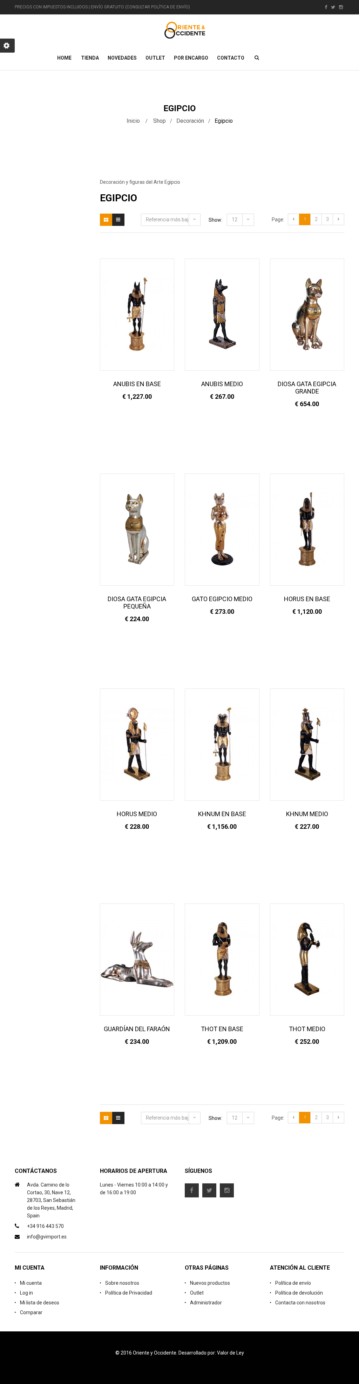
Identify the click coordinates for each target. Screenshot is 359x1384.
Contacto (230, 58)
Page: (278, 219)
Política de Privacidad (128, 1293)
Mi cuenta (31, 1283)
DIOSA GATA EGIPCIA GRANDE (307, 387)
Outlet (155, 58)
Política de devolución (299, 1293)
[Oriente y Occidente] (185, 30)
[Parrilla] (106, 220)
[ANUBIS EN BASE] (137, 314)
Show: (215, 220)
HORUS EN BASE (307, 599)
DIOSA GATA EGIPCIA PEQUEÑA (137, 602)
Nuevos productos (210, 1283)
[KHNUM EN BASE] (222, 744)
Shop (159, 120)
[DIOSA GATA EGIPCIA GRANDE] (307, 314)
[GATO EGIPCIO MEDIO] (222, 529)
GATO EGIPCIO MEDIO (222, 599)
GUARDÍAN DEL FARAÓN (137, 1029)
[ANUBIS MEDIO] (222, 314)
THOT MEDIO (307, 1029)
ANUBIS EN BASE (137, 384)
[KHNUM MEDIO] (307, 744)
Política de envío (293, 1283)
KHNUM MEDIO (307, 814)
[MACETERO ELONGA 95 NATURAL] (287, 159)
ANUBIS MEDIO (222, 384)
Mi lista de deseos (39, 1302)
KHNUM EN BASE (222, 814)
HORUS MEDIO (137, 814)
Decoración (190, 120)
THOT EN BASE (222, 1029)
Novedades (122, 58)
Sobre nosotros (122, 1283)
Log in (26, 1293)
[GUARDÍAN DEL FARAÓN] (137, 959)
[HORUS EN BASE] (307, 529)
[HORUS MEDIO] (137, 744)
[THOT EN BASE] (222, 959)
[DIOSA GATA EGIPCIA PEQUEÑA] (137, 529)
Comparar (31, 1312)
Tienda (90, 58)
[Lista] (118, 220)
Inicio (133, 120)
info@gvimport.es (47, 1236)
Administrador (206, 1302)
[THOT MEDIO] (307, 959)
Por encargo (191, 58)
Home (64, 58)
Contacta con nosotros (300, 1302)
